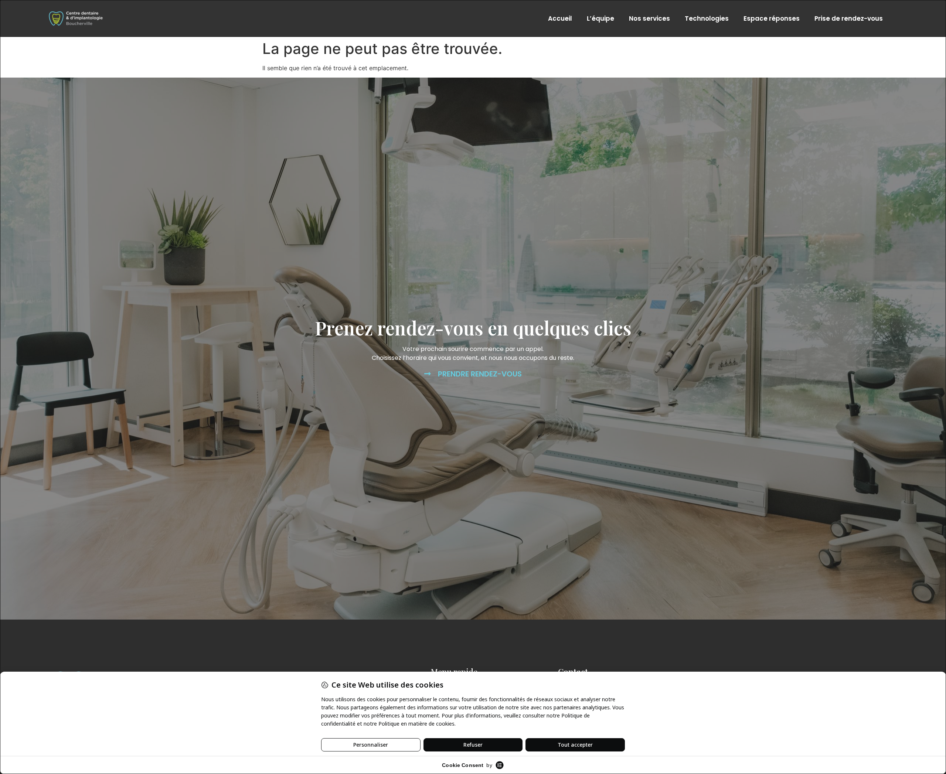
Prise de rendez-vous (848, 18)
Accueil (560, 18)
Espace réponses (771, 18)
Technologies (707, 18)
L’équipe (600, 18)
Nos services (649, 18)
